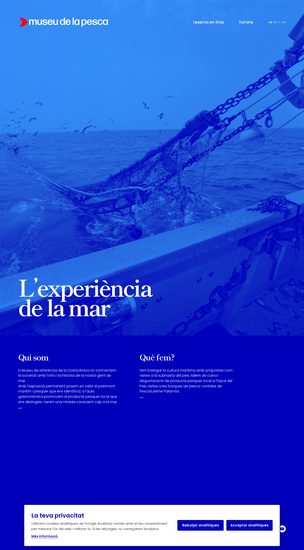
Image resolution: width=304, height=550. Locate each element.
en (284, 22)
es (275, 22)
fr (280, 22)
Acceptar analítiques (249, 525)
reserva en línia (208, 22)
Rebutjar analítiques (200, 525)
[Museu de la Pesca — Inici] (63, 22)
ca (270, 22)
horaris (246, 22)
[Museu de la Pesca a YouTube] (282, 528)
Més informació (44, 536)
